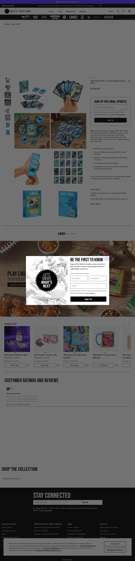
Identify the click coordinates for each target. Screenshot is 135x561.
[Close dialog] (106, 259)
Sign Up (88, 299)
